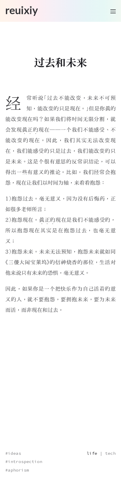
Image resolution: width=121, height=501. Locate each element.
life (92, 453)
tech (110, 453)
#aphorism (17, 470)
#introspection (23, 461)
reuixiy (21, 10)
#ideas (13, 453)
